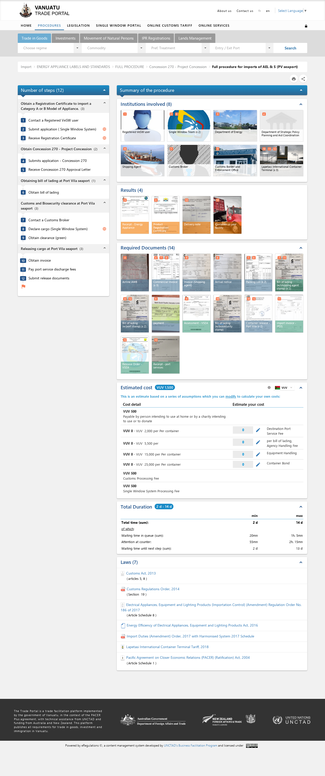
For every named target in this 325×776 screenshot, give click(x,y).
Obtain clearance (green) (47, 237)
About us (224, 11)
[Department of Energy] (235, 126)
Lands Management (195, 38)
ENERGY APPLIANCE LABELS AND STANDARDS (73, 66)
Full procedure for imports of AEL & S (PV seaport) (255, 66)
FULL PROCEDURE (129, 66)
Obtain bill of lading (43, 192)
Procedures (49, 25)
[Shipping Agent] (143, 160)
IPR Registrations (156, 38)
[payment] (166, 314)
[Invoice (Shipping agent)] (196, 273)
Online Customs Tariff (169, 25)
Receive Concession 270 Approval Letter (59, 169)
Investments (65, 38)
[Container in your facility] (227, 215)
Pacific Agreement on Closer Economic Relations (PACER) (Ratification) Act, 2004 (188, 657)
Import (26, 66)
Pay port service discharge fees (52, 269)
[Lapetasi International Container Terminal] (282, 160)
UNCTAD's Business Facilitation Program (190, 745)
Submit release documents (48, 278)
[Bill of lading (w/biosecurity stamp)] (227, 314)
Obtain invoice (39, 260)
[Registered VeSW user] (143, 126)
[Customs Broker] (189, 160)
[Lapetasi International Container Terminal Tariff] (123, 646)
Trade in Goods (34, 38)
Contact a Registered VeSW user (53, 120)
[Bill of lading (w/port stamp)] (135, 314)
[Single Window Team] (189, 126)
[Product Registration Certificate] (166, 215)
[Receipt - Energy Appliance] (135, 215)
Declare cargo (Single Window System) (58, 229)
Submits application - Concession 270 (57, 160)
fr (259, 11)
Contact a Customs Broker (48, 220)
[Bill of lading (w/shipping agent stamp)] (289, 273)
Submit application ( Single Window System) (62, 129)
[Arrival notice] (227, 273)
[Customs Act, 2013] (123, 573)
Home (26, 25)
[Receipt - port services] (166, 355)
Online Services (214, 25)
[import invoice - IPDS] (289, 314)
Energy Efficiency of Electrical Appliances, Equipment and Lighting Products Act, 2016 (192, 625)
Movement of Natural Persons (109, 38)
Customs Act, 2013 (141, 573)
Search (290, 47)
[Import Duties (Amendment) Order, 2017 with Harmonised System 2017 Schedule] (124, 636)
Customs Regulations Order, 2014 (153, 588)
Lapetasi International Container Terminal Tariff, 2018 (167, 646)
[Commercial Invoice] (166, 273)
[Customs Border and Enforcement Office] (235, 160)
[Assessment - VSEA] (196, 314)
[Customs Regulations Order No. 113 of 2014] (124, 588)
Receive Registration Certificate (52, 138)
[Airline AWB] (135, 273)
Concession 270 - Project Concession (178, 66)
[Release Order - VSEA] (135, 355)
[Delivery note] (196, 215)
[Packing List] (258, 273)
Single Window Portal (118, 25)
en (268, 11)
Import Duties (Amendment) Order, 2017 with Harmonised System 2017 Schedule (190, 636)
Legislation (78, 25)
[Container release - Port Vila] (258, 314)
